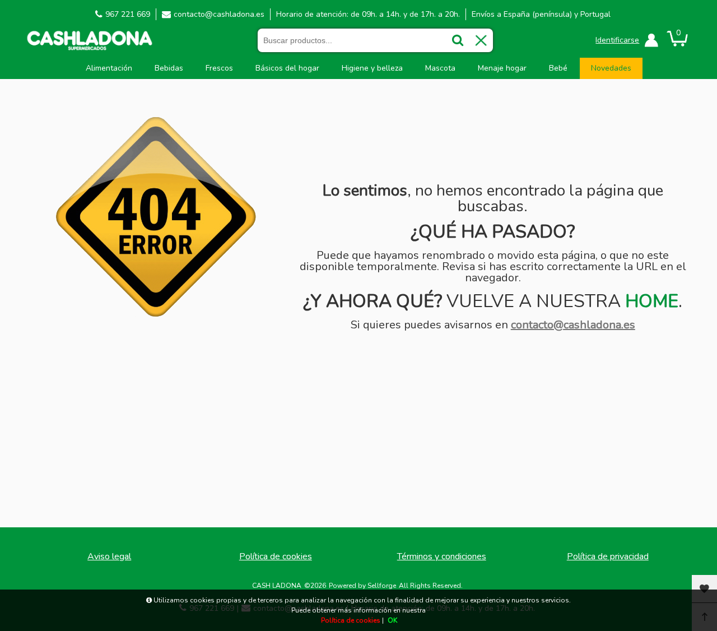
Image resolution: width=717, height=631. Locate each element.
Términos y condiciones (441, 556)
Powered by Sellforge (362, 585)
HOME (651, 301)
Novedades (611, 68)
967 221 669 (127, 14)
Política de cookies (275, 556)
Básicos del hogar (287, 68)
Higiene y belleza (372, 68)
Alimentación (109, 68)
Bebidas (169, 68)
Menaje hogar (502, 68)
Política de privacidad (608, 556)
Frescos (219, 68)
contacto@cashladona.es (219, 14)
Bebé (558, 68)
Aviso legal (109, 556)
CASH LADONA (276, 585)
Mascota (440, 68)
